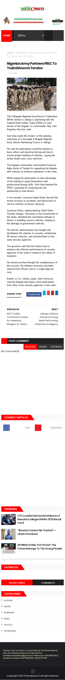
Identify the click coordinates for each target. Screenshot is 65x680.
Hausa (7, 606)
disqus (43, 346)
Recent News (17, 582)
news (7, 618)
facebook (56, 346)
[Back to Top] (33, 671)
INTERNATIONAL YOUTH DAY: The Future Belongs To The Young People (40, 546)
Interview (9, 612)
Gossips (8, 600)
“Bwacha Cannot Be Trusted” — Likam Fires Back (37, 532)
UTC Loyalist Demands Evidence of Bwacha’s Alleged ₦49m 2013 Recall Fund (39, 519)
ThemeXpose (31, 675)
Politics (8, 624)
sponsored (10, 631)
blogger (30, 346)
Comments (48, 582)
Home (10, 52)
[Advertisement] (32, 469)
